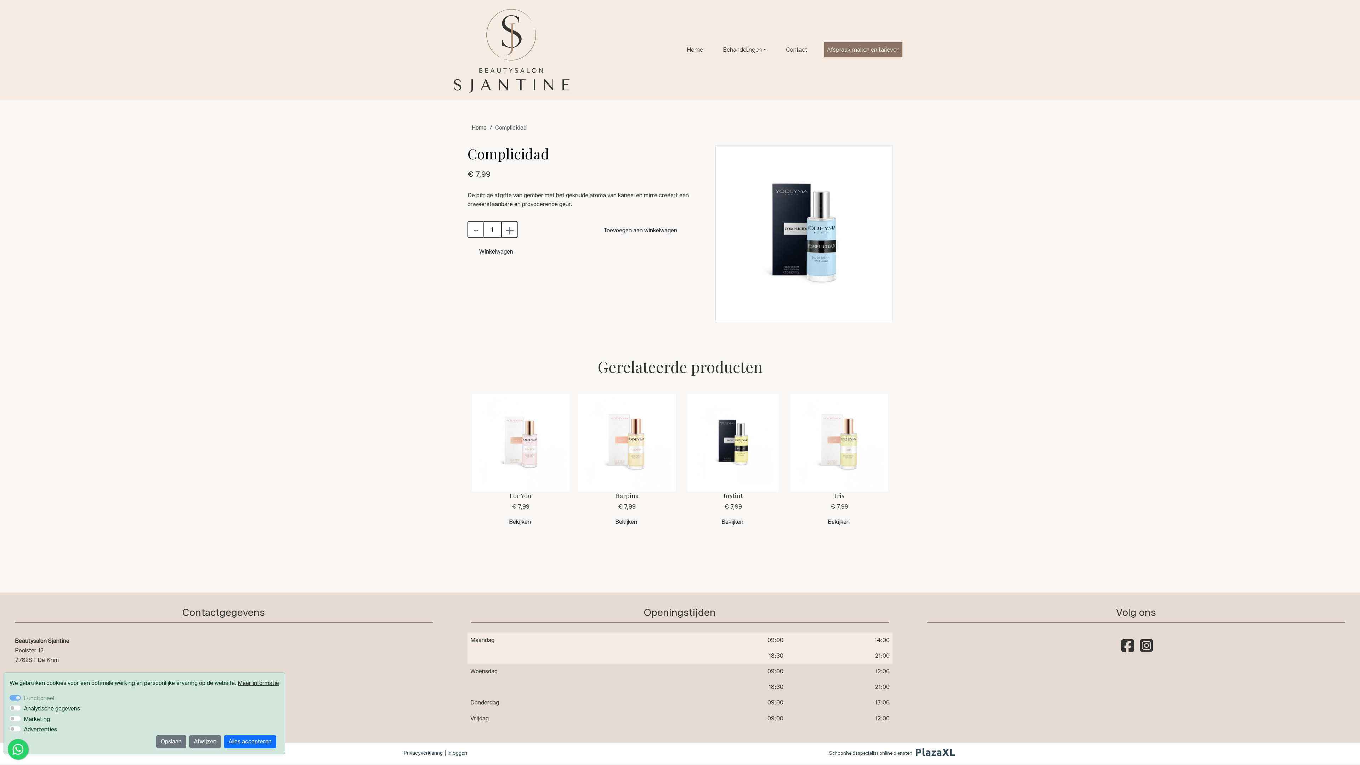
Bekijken (520, 521)
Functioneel (39, 698)
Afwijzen (205, 741)
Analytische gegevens (52, 708)
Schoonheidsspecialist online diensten (870, 753)
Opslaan (171, 741)
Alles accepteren (250, 741)
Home (695, 49)
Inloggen (457, 753)
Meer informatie (258, 683)
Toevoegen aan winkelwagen (640, 230)
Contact (796, 49)
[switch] (15, 708)
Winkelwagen (496, 251)
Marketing (37, 719)
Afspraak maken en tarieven (863, 49)
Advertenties (40, 729)
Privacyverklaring (423, 753)
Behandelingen (742, 49)
